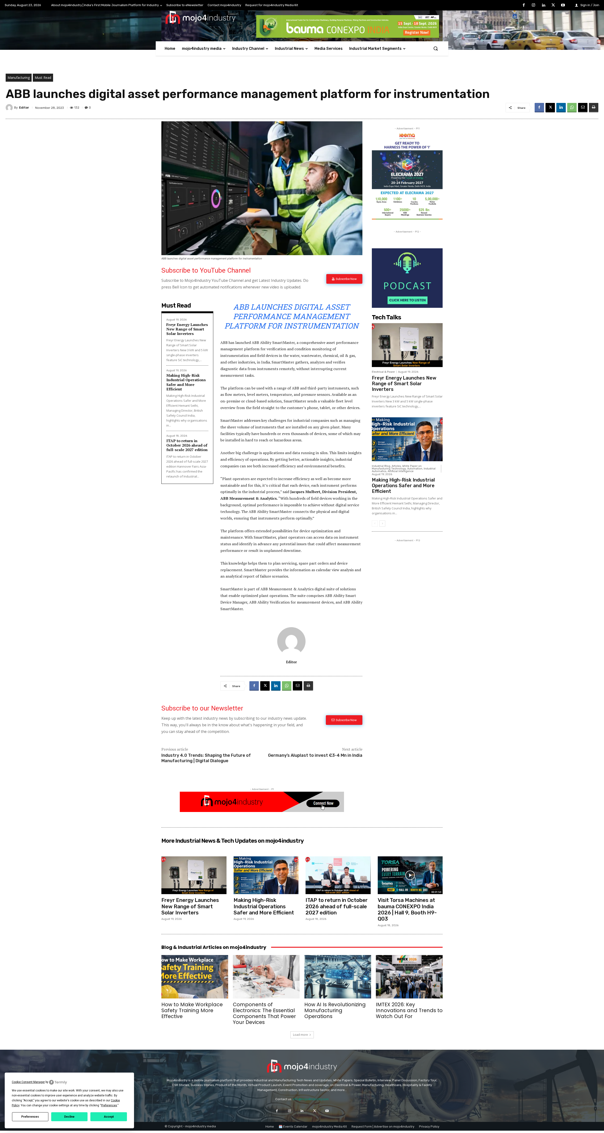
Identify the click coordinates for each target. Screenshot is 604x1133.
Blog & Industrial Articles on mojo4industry (213, 947)
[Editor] (10, 107)
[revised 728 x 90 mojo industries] (347, 36)
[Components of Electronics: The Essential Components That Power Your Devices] (266, 976)
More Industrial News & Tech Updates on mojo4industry (232, 840)
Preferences (30, 1116)
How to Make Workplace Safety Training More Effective (192, 1010)
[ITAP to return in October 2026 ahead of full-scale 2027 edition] (338, 875)
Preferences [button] (109, 1105)
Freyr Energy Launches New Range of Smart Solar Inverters (187, 329)
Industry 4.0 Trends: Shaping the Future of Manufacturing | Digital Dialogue (206, 758)
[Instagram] (534, 5)
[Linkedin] (543, 5)
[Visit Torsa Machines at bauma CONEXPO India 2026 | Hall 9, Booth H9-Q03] (410, 875)
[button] (435, 48)
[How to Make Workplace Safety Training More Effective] (194, 976)
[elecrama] (407, 218)
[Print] (593, 107)
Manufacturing (19, 77)
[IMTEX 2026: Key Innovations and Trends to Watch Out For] (409, 976)
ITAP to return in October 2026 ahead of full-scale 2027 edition (187, 445)
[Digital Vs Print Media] (262, 811)
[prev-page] (375, 523)
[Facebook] (524, 5)
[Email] (582, 107)
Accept (109, 1116)
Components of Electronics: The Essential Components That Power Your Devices (264, 1013)
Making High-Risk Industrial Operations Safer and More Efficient (186, 382)
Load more (300, 1035)
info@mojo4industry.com (311, 1099)
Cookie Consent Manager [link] (28, 1082)
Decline (69, 1116)
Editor (24, 107)
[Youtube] (563, 5)
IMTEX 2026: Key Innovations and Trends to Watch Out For (409, 1010)
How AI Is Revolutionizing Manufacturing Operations (335, 1010)
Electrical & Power (383, 372)
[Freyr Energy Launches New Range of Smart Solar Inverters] (407, 345)
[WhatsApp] (572, 107)
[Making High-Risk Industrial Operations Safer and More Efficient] (407, 439)
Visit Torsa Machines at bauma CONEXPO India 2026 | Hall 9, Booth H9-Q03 (407, 909)
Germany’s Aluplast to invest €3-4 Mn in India (315, 755)
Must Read (43, 77)
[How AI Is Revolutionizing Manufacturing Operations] (337, 976)
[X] (553, 5)
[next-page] (382, 523)
